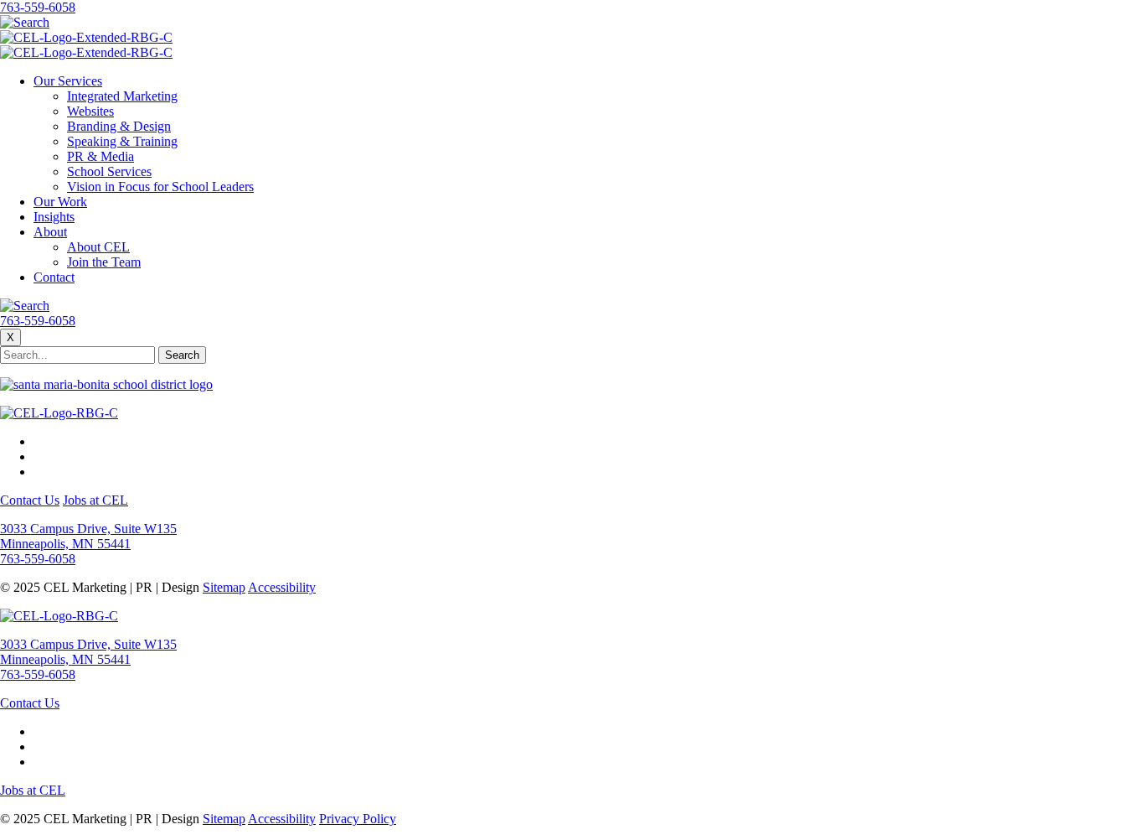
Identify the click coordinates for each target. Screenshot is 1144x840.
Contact (54, 277)
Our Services (67, 81)
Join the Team (104, 262)
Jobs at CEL (95, 500)
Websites (90, 111)
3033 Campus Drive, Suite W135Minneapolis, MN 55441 (88, 536)
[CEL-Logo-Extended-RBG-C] (86, 37)
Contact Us (29, 500)
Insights (54, 217)
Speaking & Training (122, 141)
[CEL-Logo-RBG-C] (59, 413)
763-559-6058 (37, 7)
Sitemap (224, 587)
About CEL (98, 247)
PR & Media (100, 156)
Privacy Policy (357, 818)
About (50, 232)
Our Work (60, 201)
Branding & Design (119, 126)
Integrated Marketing (122, 96)
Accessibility (282, 587)
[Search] (24, 22)
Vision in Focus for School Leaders (160, 186)
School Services (109, 171)
